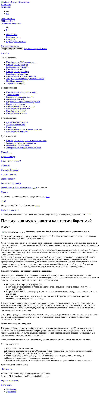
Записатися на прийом (6, 5)
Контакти (10, 39)
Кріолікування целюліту (17, 132)
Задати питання (8, 179)
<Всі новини (6, 369)
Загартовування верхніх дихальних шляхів (25, 79)
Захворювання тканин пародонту (21, 143)
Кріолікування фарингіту (17, 71)
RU (7, 14)
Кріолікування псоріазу (16, 113)
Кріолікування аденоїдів (17, 64)
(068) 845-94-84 (8, 19)
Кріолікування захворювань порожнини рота (26, 141)
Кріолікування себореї (16, 111)
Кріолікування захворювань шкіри (21, 92)
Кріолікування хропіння (17, 74)
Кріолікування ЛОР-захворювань (21, 62)
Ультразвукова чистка (15, 125)
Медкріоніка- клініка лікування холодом (19, 188)
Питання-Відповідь (9, 170)
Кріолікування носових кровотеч (21, 76)
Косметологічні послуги (17, 122)
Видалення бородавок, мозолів (20, 97)
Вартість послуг (13, 37)
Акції (3, 201)
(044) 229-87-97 (8, 21)
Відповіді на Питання (16, 42)
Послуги (5, 53)
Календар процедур (9, 210)
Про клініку (11, 34)
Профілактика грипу (15, 81)
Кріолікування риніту (16, 69)
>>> (47, 196)
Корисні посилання (9, 380)
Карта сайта (6, 385)
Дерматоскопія (12, 94)
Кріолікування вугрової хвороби (20, 106)
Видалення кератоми (15, 104)
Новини (4, 192)
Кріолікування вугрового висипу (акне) (24, 129)
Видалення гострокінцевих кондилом (23, 102)
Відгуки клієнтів (8, 174)
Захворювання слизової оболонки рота (23, 148)
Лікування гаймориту (16, 83)
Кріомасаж (11, 127)
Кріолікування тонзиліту (17, 67)
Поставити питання (10, 46)
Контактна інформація (11, 183)
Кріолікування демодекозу (18, 109)
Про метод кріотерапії (11, 161)
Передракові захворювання (18, 145)
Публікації (5, 165)
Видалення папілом (15, 99)
